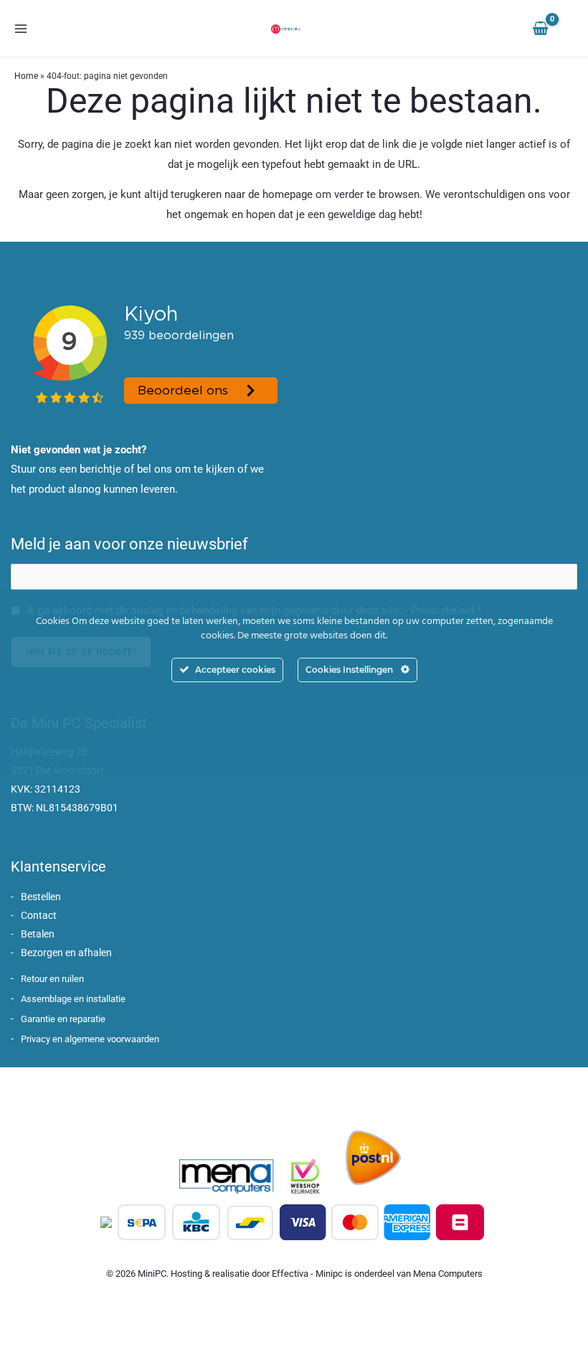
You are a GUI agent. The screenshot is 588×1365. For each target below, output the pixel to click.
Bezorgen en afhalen (66, 952)
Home (26, 76)
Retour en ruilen (52, 978)
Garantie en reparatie (63, 1019)
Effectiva (290, 1273)
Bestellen (41, 896)
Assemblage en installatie (73, 998)
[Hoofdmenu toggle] (20, 28)
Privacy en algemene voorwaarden (90, 1039)
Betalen (37, 934)
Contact (39, 915)
